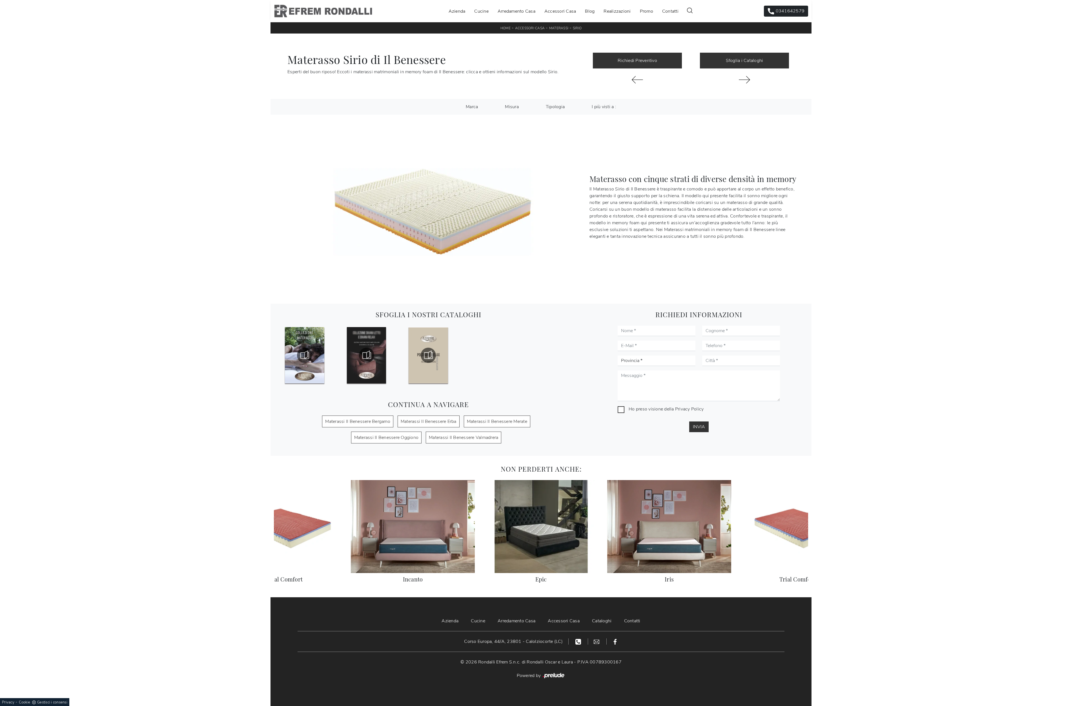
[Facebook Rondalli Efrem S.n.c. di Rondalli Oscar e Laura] (615, 641)
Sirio (577, 28)
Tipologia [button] (555, 107)
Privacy (8, 702)
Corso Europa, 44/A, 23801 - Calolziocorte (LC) (513, 641)
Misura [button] (512, 107)
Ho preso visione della (666, 409)
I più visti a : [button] (604, 107)
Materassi (558, 28)
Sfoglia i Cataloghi (744, 60)
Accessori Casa (560, 11)
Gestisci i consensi (52, 702)
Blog (590, 11)
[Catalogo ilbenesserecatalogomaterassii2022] (304, 355)
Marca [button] (472, 107)
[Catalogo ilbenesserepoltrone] (428, 355)
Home (505, 28)
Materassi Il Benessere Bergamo (357, 421)
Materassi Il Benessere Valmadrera (463, 437)
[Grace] (744, 79)
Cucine (481, 11)
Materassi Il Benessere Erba (428, 421)
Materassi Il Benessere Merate (497, 421)
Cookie (24, 702)
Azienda (457, 11)
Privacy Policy (689, 409)
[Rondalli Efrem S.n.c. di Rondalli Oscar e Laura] (323, 11)
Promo (646, 11)
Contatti (670, 11)
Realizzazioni (617, 11)
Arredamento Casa (516, 11)
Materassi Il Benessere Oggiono (386, 437)
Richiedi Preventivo (637, 60)
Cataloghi (601, 621)
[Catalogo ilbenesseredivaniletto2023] (366, 355)
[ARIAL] (637, 79)
